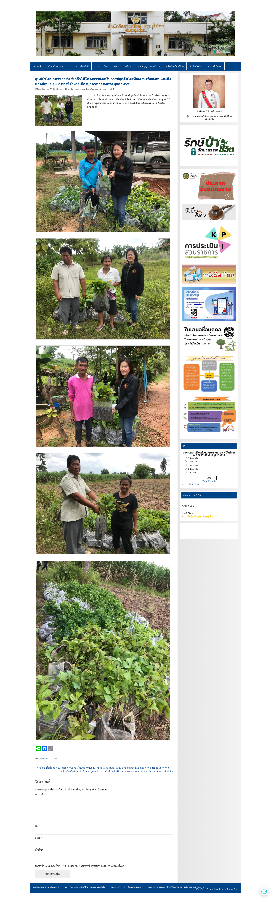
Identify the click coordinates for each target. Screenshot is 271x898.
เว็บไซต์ (39, 850)
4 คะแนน (193, 461)
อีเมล (38, 838)
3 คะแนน (193, 465)
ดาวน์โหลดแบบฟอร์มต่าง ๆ (46, 887)
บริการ (128, 66)
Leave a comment (48, 758)
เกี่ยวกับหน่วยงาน (57, 66)
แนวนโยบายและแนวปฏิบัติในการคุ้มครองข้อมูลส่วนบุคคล (174, 887)
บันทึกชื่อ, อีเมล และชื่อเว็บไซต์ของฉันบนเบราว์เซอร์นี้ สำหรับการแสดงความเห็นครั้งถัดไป (81, 866)
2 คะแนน (193, 468)
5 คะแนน (193, 458)
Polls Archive (193, 484)
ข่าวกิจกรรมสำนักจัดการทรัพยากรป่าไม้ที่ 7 (94, 89)
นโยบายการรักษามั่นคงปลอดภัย (126, 887)
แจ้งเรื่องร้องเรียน (175, 66)
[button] (104, 181)
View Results (209, 481)
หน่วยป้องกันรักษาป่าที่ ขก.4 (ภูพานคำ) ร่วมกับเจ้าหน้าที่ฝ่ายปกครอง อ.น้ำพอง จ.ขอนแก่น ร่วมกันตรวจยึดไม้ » (117, 771)
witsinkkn (64, 89)
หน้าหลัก (37, 66)
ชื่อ (37, 826)
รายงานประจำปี (80, 66)
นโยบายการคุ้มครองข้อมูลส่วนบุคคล (205, 534)
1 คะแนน (192, 472)
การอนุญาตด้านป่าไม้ (149, 66)
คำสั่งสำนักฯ (196, 66)
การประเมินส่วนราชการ (107, 66)
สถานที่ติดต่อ (215, 66)
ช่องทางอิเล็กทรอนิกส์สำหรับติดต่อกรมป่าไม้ (85, 887)
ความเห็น (40, 794)
